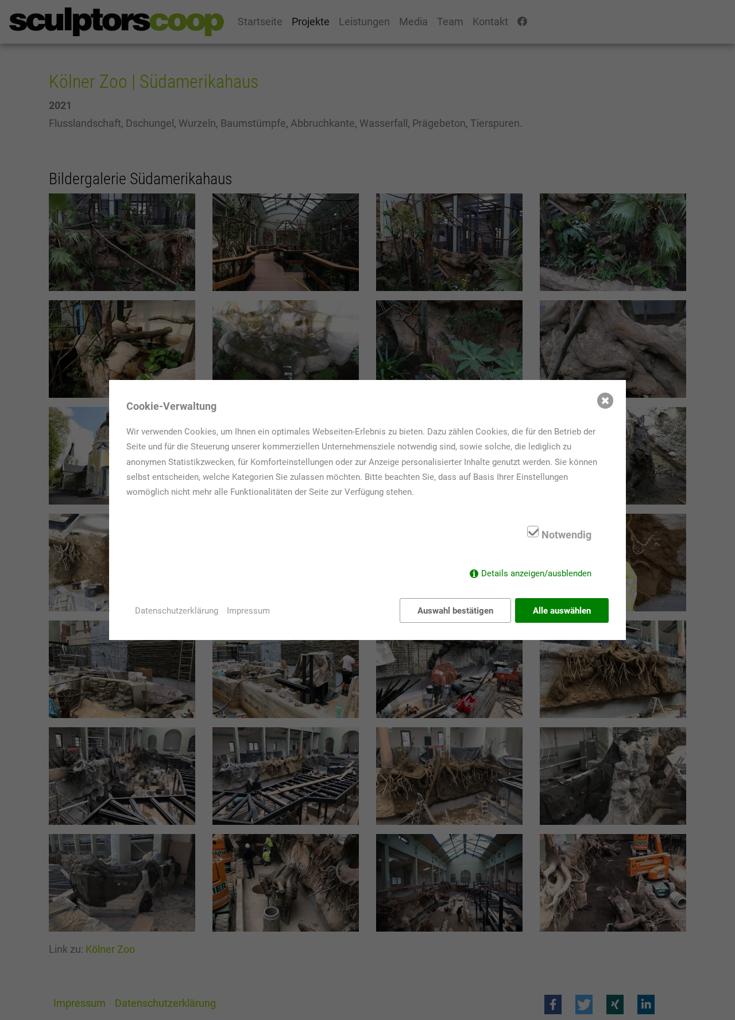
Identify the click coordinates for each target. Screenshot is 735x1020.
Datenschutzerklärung (176, 611)
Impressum (248, 611)
